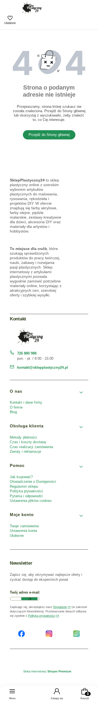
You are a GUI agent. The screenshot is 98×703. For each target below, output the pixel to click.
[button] (47, 392)
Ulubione (17, 536)
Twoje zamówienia (24, 526)
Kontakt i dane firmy (26, 402)
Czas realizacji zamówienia (31, 447)
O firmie (16, 407)
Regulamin (60, 607)
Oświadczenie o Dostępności (33, 481)
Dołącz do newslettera (29, 599)
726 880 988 (26, 353)
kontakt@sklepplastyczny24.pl (42, 367)
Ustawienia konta (23, 531)
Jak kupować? (21, 477)
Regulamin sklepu (24, 486)
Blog (13, 412)
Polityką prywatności (41, 615)
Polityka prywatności (26, 491)
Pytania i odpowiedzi (26, 496)
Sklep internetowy (47, 671)
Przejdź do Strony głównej (49, 135)
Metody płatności (23, 437)
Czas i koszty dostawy (28, 442)
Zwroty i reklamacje (25, 451)
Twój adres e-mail (24, 592)
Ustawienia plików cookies (31, 501)
